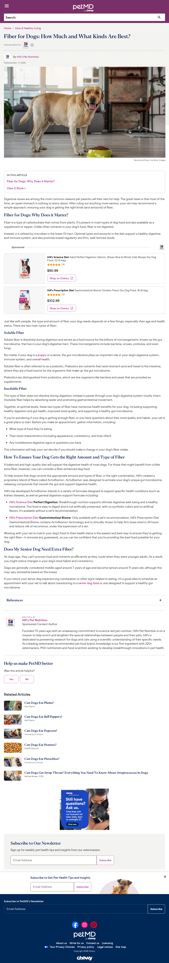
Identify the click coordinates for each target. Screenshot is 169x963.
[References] (84, 600)
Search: (11, 17)
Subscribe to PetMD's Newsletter (24, 901)
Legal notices (105, 946)
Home (7, 28)
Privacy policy (85, 946)
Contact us (92, 943)
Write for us (76, 943)
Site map (121, 946)
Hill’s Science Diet (21, 502)
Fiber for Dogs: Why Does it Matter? (31, 181)
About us (61, 943)
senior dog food (88, 583)
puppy (42, 355)
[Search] (159, 17)
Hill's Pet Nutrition (28, 57)
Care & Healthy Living (28, 28)
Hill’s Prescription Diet (23, 518)
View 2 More (16, 188)
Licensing (107, 943)
